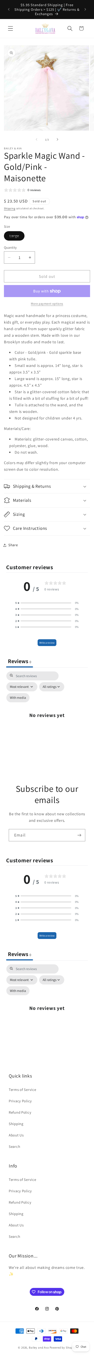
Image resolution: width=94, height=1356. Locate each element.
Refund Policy (20, 1112)
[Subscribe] (79, 835)
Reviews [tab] (19, 661)
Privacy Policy (20, 1101)
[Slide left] (36, 139)
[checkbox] (18, 697)
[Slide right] (57, 139)
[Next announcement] (85, 9)
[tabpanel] (47, 717)
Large (16, 237)
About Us (16, 1135)
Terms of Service (22, 1089)
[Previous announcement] (9, 9)
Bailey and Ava (39, 1347)
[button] (10, 28)
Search (14, 1146)
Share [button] (13, 544)
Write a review (47, 642)
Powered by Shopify (63, 1347)
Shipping (9, 208)
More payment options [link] (47, 303)
